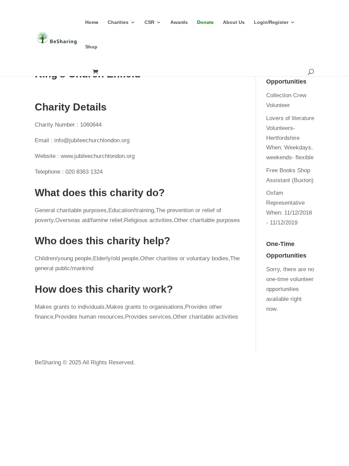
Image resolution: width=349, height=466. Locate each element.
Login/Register (271, 22)
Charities (118, 22)
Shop (91, 46)
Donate (205, 22)
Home (91, 22)
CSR (149, 22)
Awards (179, 22)
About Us (234, 22)
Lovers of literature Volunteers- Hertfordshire (290, 128)
